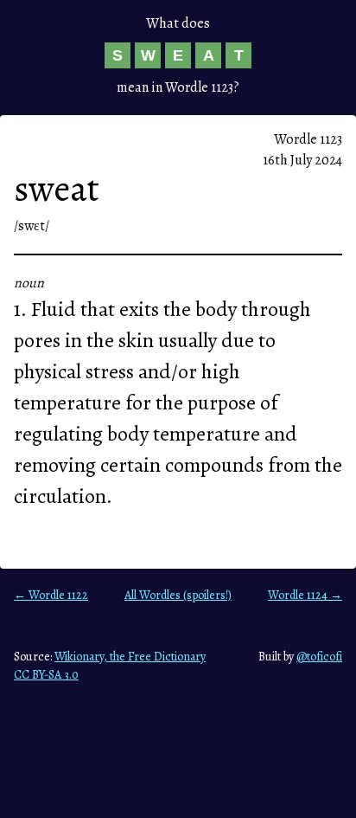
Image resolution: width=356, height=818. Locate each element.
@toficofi (319, 656)
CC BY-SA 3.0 (46, 675)
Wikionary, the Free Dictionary (130, 656)
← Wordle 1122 (51, 595)
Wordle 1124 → (305, 595)
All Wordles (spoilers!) (178, 595)
